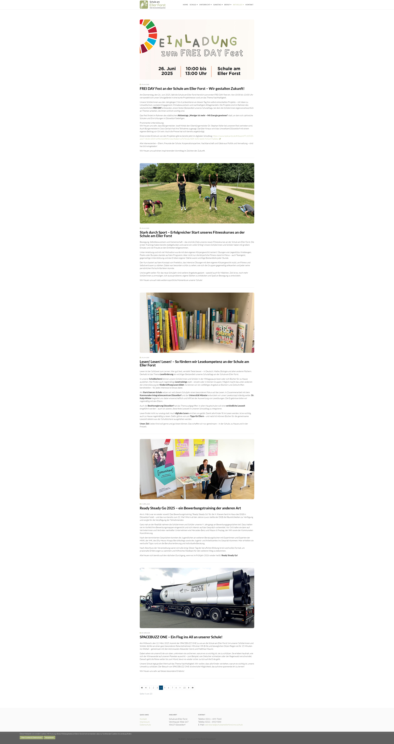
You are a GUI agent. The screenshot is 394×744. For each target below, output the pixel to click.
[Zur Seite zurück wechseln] (146, 688)
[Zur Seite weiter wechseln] (189, 688)
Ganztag (217, 5)
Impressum (145, 722)
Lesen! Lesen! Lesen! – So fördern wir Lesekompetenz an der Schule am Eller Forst (194, 363)
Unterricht (204, 5)
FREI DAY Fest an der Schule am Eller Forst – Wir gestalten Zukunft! (192, 88)
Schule (193, 5)
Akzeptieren (49, 737)
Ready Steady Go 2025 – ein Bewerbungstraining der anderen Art (190, 508)
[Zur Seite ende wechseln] (192, 688)
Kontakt (249, 5)
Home (185, 5)
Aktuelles (237, 5)
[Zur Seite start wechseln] (142, 688)
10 (184, 687)
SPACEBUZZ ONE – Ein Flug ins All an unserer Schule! (181, 637)
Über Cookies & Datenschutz (31, 737)
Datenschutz (145, 724)
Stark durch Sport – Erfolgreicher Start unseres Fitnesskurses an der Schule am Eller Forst (192, 234)
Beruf (227, 5)
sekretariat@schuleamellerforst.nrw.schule (224, 724)
